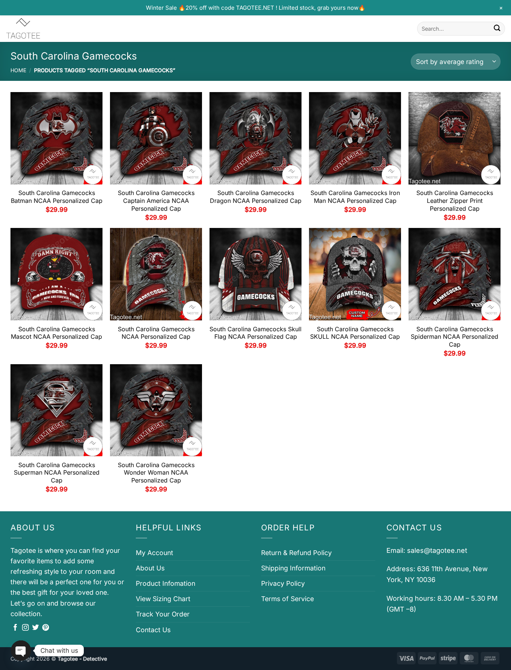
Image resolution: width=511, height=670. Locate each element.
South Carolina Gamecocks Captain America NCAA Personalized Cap (156, 200)
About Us (150, 568)
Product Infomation (165, 583)
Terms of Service (287, 599)
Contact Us (153, 630)
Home (18, 70)
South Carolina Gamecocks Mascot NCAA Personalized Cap (56, 333)
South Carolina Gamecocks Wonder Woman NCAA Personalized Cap (156, 472)
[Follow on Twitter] (35, 628)
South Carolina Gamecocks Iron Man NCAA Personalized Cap (355, 196)
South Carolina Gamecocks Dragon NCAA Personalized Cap (256, 196)
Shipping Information (293, 568)
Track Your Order (163, 614)
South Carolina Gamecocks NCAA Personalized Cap (156, 333)
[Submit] (497, 29)
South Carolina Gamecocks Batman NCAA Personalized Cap (56, 196)
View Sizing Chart (163, 599)
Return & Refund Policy (296, 553)
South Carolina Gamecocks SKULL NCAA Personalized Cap (355, 333)
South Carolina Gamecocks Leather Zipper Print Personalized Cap (454, 200)
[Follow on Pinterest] (45, 628)
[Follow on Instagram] (25, 628)
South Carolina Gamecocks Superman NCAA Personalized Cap (57, 472)
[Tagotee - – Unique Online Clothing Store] (43, 28)
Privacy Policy (283, 583)
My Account (154, 553)
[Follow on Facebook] (15, 628)
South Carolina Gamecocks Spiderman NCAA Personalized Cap (454, 336)
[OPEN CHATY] (21, 650)
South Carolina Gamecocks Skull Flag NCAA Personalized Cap (255, 333)
